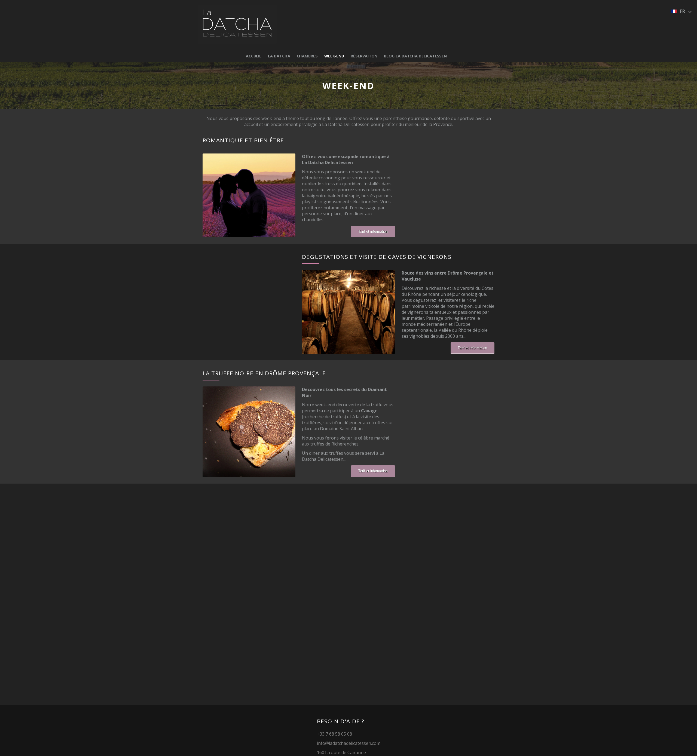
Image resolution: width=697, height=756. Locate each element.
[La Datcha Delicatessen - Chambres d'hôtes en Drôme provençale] (237, 24)
